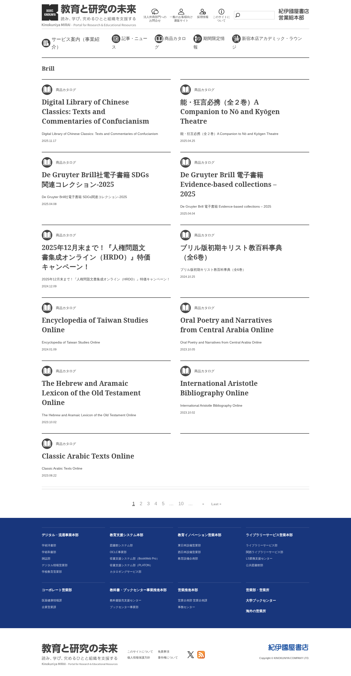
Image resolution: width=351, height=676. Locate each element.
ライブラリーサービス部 (261, 545)
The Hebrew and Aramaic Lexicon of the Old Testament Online (91, 393)
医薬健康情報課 (52, 600)
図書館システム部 (121, 545)
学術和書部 (49, 552)
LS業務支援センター (259, 558)
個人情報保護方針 (138, 657)
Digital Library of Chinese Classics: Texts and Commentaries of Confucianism (95, 111)
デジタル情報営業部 (55, 565)
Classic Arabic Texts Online (88, 455)
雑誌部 (46, 558)
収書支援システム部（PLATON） (131, 565)
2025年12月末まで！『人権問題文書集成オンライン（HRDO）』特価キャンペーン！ (96, 257)
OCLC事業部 (118, 552)
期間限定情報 (209, 43)
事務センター (186, 607)
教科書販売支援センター (125, 600)
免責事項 (163, 651)
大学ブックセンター (261, 600)
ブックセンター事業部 (124, 607)
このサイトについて (140, 651)
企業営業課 (49, 607)
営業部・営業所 (257, 590)
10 (181, 503)
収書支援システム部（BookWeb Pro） (134, 558)
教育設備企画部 (188, 558)
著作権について (168, 657)
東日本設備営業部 (189, 545)
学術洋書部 (49, 545)
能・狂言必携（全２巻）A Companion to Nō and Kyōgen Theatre (230, 111)
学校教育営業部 (52, 571)
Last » (216, 504)
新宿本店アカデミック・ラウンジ (267, 43)
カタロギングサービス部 (125, 571)
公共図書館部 (254, 565)
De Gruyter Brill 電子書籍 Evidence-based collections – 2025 (228, 184)
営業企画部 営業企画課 (192, 600)
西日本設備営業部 (189, 552)
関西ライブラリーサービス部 (264, 552)
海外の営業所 (256, 611)
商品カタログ (170, 43)
